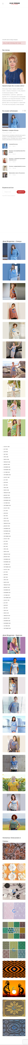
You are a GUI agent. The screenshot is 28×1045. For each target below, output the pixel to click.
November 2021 (7, 592)
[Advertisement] (14, 22)
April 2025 (6, 487)
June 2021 (6, 605)
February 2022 (7, 584)
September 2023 (7, 536)
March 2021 (6, 613)
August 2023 (6, 538)
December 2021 (7, 589)
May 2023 (6, 546)
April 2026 (6, 456)
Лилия (3, 132)
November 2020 (7, 623)
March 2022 (6, 582)
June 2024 (6, 513)
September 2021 (7, 597)
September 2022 (7, 566)
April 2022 (6, 579)
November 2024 (7, 500)
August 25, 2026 (9, 132)
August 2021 (6, 600)
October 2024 (7, 502)
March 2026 (6, 459)
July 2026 (6, 449)
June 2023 (6, 543)
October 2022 (7, 564)
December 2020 (7, 620)
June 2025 (6, 482)
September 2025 (7, 474)
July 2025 (6, 479)
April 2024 (6, 518)
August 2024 (6, 508)
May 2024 (6, 515)
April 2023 (6, 549)
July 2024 (6, 510)
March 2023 (6, 551)
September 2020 (7, 628)
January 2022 (7, 587)
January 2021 (7, 618)
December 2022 (7, 559)
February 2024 (7, 523)
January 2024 (7, 525)
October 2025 (7, 472)
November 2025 (7, 469)
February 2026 (7, 461)
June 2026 (6, 451)
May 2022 (6, 577)
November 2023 (7, 531)
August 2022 (6, 569)
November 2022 (7, 561)
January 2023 (7, 556)
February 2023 (7, 554)
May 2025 (6, 485)
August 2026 (6, 446)
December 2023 (7, 528)
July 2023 (6, 541)
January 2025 (7, 495)
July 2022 (6, 572)
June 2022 (6, 574)
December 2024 (7, 497)
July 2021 (6, 602)
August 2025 (6, 477)
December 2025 (7, 467)
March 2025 (6, 490)
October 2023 (7, 533)
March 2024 (6, 520)
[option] (14, 145)
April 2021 (6, 610)
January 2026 (7, 464)
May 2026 (6, 454)
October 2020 (7, 625)
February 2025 (7, 492)
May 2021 (6, 607)
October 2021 (7, 595)
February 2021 (7, 615)
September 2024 (7, 505)
